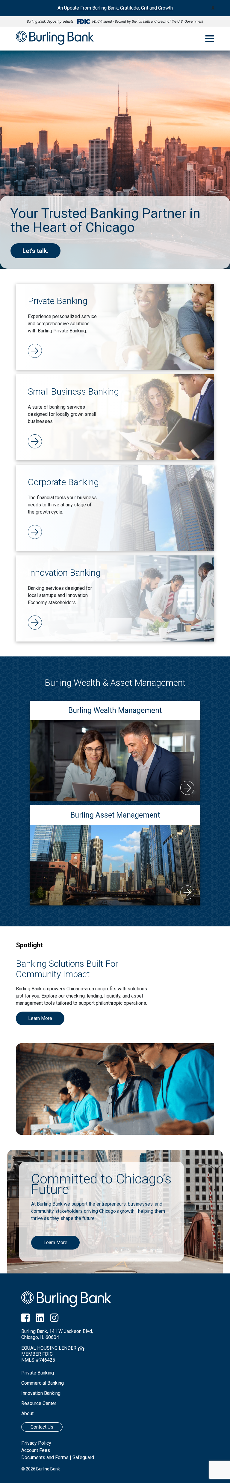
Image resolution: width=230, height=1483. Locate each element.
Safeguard (83, 1457)
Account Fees (35, 1450)
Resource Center (38, 1403)
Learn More (40, 1018)
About (27, 1413)
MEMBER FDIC (37, 1354)
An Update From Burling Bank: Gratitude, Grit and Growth (115, 8)
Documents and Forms (45, 1457)
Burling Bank (55, 38)
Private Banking (37, 1373)
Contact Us (42, 1427)
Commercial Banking (42, 1383)
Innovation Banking (40, 1393)
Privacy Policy (36, 1443)
